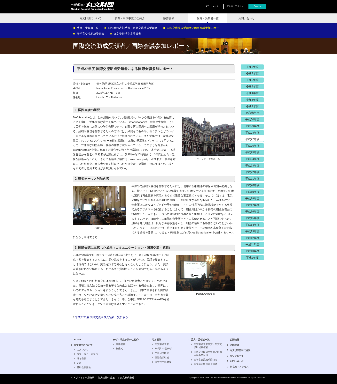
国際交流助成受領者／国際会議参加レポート (194, 27)
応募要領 (168, 18)
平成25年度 (252, 152)
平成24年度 (252, 158)
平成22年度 (252, 172)
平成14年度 (252, 224)
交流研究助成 (162, 353)
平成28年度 (252, 132)
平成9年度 (252, 257)
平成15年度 (252, 218)
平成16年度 (252, 211)
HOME (77, 339)
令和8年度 (252, 66)
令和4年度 (252, 93)
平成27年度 (252, 139)
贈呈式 (119, 348)
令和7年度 (252, 73)
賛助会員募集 (84, 367)
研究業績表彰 (162, 344)
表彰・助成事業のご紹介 (130, 18)
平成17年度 (252, 205)
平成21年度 (252, 178)
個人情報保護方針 (107, 377)
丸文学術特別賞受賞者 (127, 33)
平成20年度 (252, 185)
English (257, 6)
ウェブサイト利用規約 (82, 377)
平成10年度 (252, 251)
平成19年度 (252, 191)
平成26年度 (252, 145)
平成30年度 (252, 119)
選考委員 (81, 358)
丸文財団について (91, 18)
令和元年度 (252, 112)
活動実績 (234, 345)
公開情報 (234, 339)
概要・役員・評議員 (87, 354)
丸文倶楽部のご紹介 (240, 350)
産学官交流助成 (163, 362)
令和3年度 (252, 99)
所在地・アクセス (235, 6)
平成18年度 (252, 198)
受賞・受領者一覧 (208, 18)
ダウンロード (211, 6)
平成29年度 (252, 126)
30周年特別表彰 (163, 348)
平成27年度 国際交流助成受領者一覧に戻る (101, 317)
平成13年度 (252, 231)
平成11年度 (252, 244)
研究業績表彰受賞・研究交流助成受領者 (132, 27)
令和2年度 (252, 106)
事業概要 (120, 344)
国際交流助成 (162, 357)
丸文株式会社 (127, 377)
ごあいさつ (83, 349)
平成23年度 (252, 165)
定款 (79, 363)
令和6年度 (252, 79)
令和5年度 (252, 86)
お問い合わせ (246, 18)
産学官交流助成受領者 (90, 33)
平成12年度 (252, 238)
